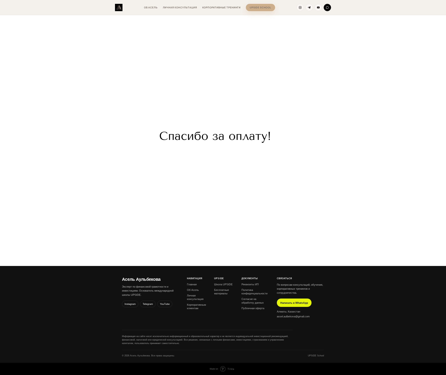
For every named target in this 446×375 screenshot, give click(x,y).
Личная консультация (180, 7)
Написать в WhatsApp (294, 302)
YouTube (165, 304)
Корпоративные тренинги (221, 7)
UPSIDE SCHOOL (260, 7)
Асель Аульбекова (141, 279)
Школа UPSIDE (223, 284)
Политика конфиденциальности (254, 291)
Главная (192, 284)
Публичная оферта (252, 308)
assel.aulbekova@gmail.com (293, 316)
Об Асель (150, 7)
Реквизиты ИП (250, 284)
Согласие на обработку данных (252, 300)
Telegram (148, 304)
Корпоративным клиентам (196, 306)
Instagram (130, 304)
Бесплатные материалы (221, 291)
